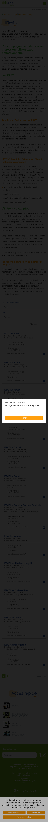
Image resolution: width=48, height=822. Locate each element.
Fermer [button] (24, 418)
